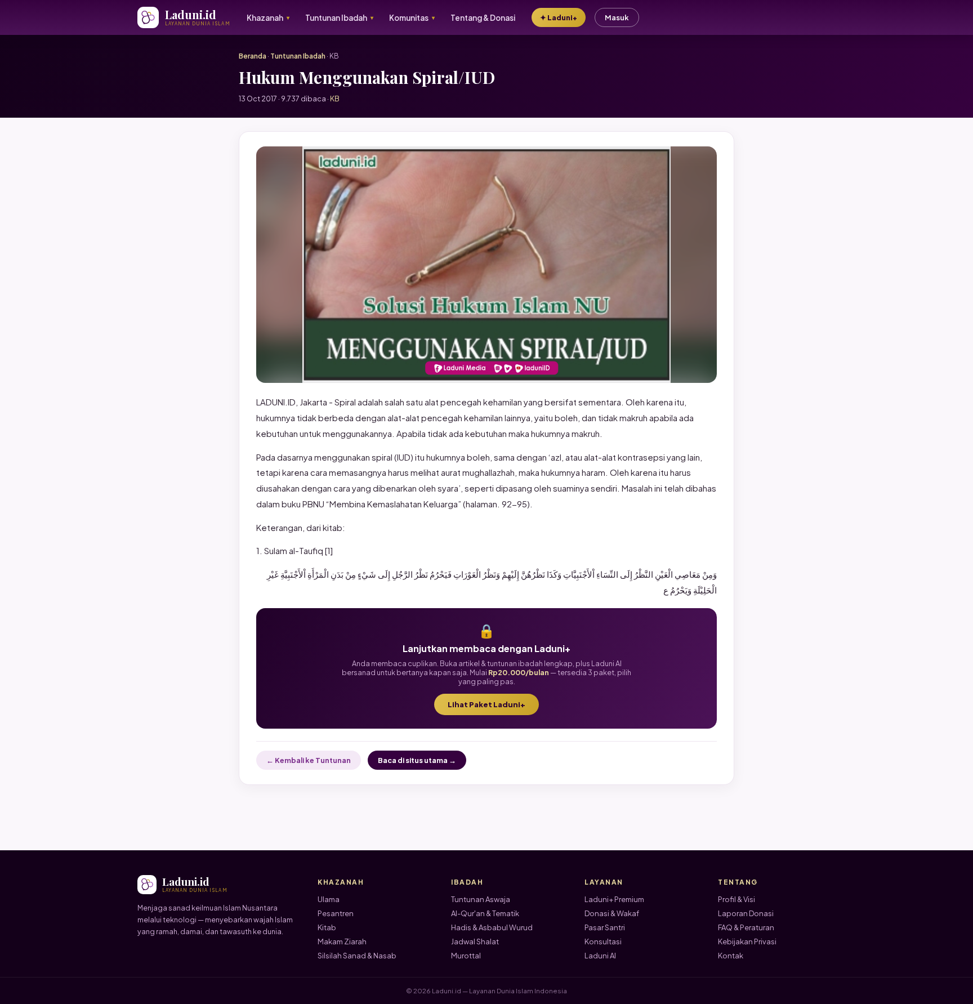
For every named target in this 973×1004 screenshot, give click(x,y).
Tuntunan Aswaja (480, 899)
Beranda (252, 56)
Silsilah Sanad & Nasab (357, 955)
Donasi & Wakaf (611, 913)
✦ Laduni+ (558, 17)
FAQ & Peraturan (746, 927)
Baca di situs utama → (417, 760)
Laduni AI (600, 955)
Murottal (466, 955)
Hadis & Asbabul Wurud (492, 927)
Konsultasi (603, 941)
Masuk (617, 17)
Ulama (329, 899)
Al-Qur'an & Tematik (485, 913)
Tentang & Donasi (482, 18)
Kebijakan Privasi (747, 941)
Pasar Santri (604, 927)
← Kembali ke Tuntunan (308, 760)
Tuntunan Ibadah (297, 56)
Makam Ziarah (342, 941)
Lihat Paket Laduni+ (486, 704)
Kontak (730, 955)
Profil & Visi (736, 899)
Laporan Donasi (746, 913)
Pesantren (336, 913)
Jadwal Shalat (475, 941)
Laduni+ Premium (614, 899)
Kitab (327, 927)
